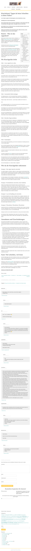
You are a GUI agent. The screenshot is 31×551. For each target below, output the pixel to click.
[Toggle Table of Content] (28, 34)
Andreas (4, 300)
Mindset (3, 540)
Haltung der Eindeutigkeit (14, 45)
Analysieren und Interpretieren (6, 533)
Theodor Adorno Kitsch (8, 39)
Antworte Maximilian (4, 440)
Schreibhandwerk (4, 542)
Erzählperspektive (8, 516)
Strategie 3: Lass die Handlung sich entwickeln (25, 53)
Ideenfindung (4, 536)
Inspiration (24, 516)
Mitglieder (18, 9)
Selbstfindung (20, 522)
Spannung (24, 522)
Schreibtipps (4, 522)
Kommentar (3, 464)
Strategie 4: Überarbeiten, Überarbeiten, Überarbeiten (26, 56)
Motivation (24, 517)
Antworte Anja (4, 410)
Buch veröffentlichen (5, 534)
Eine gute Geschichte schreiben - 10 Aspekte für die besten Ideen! (15, 283)
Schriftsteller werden (12, 522)
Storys (10, 153)
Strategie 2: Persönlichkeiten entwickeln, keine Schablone (25, 50)
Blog (5, 7)
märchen (27, 517)
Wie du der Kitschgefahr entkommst (24, 45)
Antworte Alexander (4, 295)
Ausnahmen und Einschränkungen (23, 59)
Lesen (16, 517)
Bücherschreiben (11, 261)
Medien (22, 517)
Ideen (21, 516)
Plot (13, 519)
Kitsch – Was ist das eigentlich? (24, 35)
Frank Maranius (3, 367)
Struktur (28, 522)
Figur (11, 516)
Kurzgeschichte (14, 517)
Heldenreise (18, 146)
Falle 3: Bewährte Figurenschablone (25, 42)
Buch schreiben (18, 514)
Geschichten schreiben (12, 49)
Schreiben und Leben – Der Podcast (7, 541)
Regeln (15, 519)
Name (2, 474)
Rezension (20, 519)
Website (2, 481)
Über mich (26, 7)
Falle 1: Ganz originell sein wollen (26, 38)
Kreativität (10, 517)
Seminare (13, 7)
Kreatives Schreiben (6, 517)
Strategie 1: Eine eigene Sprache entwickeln (25, 48)
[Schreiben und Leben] (15, 3)
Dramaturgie (4, 535)
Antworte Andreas (6, 306)
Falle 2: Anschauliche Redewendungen (25, 40)
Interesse (28, 516)
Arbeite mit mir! (19, 7)
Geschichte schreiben (15, 516)
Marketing (19, 517)
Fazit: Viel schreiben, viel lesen (25, 61)
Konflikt (2, 517)
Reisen (17, 519)
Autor (11, 514)
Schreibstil (26, 177)
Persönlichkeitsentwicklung (7, 519)
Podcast (8, 7)
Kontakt (13, 9)
